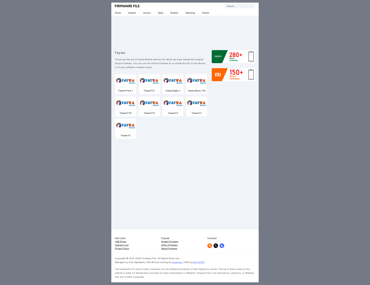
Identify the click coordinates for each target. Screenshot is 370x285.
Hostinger (177, 262)
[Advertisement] (185, 31)
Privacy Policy (122, 248)
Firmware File (127, 6)
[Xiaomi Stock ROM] (233, 76)
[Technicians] (222, 247)
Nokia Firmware (169, 248)
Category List (121, 245)
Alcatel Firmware (169, 241)
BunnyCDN (198, 262)
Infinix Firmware (169, 245)
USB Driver (120, 241)
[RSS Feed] (209, 247)
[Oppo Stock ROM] (233, 58)
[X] (215, 247)
